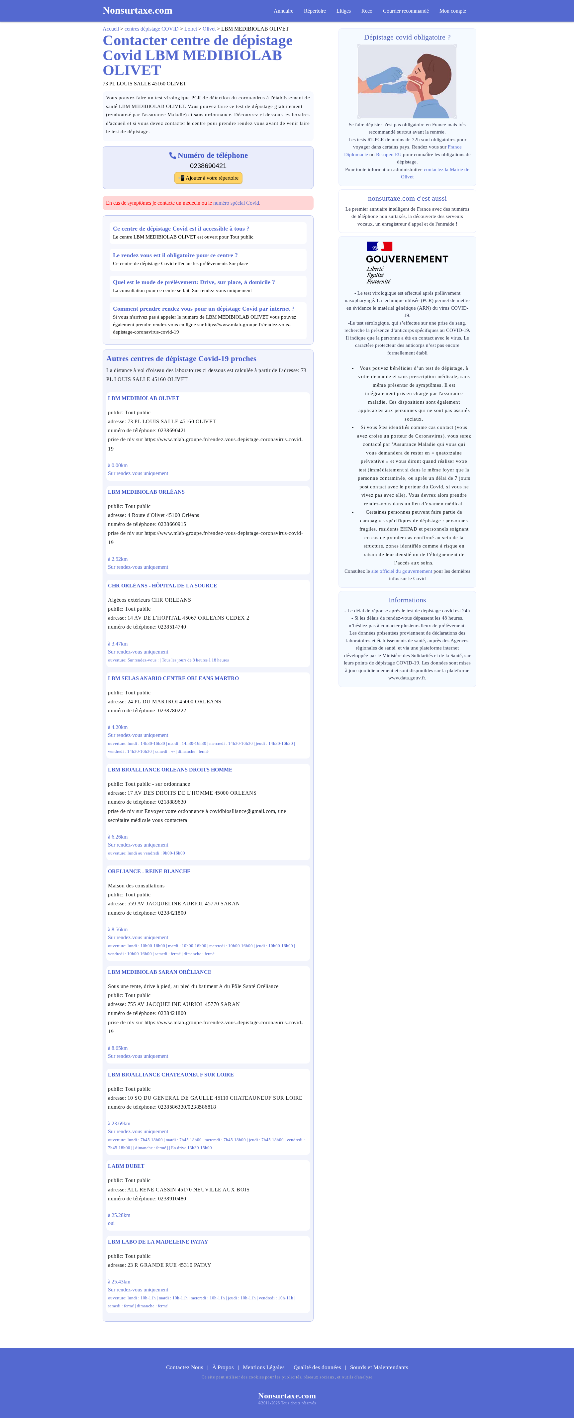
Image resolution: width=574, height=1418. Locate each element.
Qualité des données (318, 1367)
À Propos (223, 1367)
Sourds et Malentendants (379, 1367)
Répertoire (315, 11)
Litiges (343, 11)
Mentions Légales (264, 1367)
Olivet (209, 29)
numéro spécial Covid (236, 203)
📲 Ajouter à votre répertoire (208, 178)
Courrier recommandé (406, 11)
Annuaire (283, 11)
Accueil (111, 29)
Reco (366, 11)
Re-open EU (389, 154)
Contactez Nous (185, 1367)
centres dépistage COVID (152, 29)
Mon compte (452, 11)
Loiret (190, 29)
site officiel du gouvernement (401, 571)
